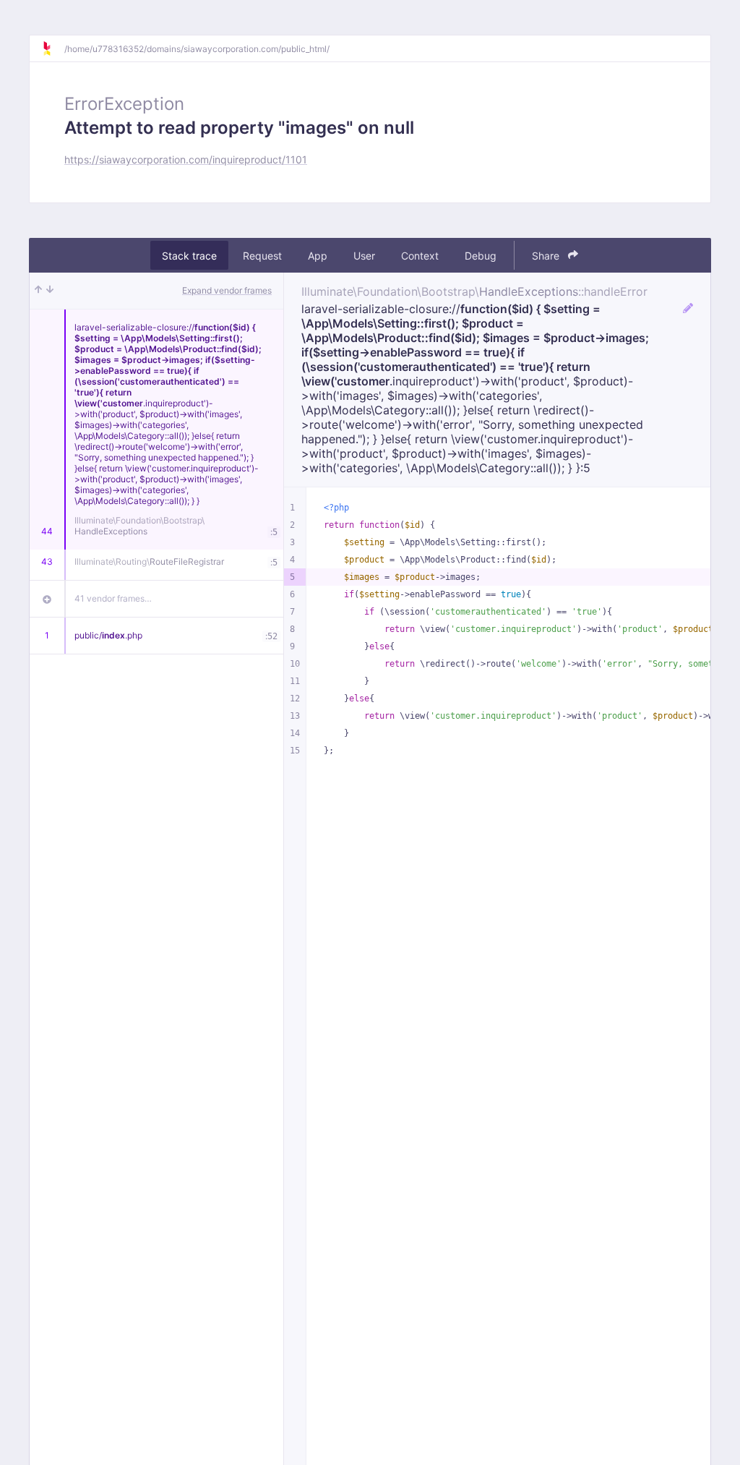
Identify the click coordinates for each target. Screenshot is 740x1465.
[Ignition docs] (52, 48)
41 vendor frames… (113, 598)
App (317, 255)
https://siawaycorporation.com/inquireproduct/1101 (185, 159)
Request (262, 255)
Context (420, 255)
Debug (480, 255)
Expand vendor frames (227, 290)
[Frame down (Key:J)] (50, 290)
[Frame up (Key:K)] (38, 290)
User (364, 255)
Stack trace (189, 255)
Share (547, 255)
